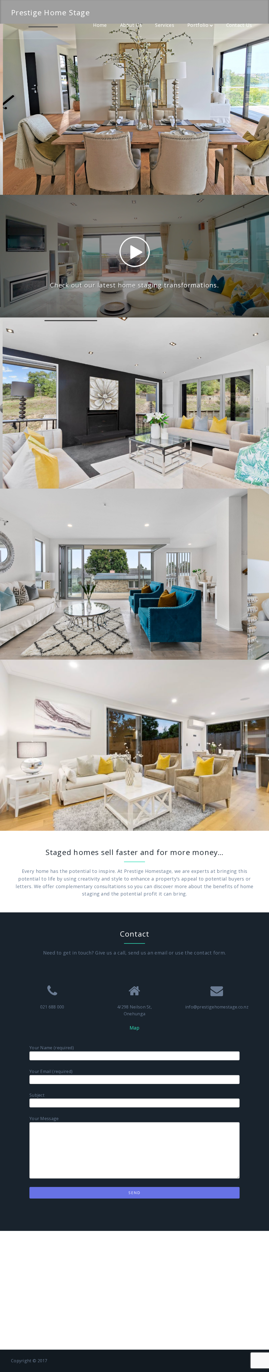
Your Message (44, 1118)
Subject (36, 1095)
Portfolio (197, 25)
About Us (131, 25)
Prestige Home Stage (50, 12)
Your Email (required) (51, 1071)
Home (100, 25)
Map (135, 1028)
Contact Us (239, 25)
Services (164, 25)
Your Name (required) (51, 1048)
